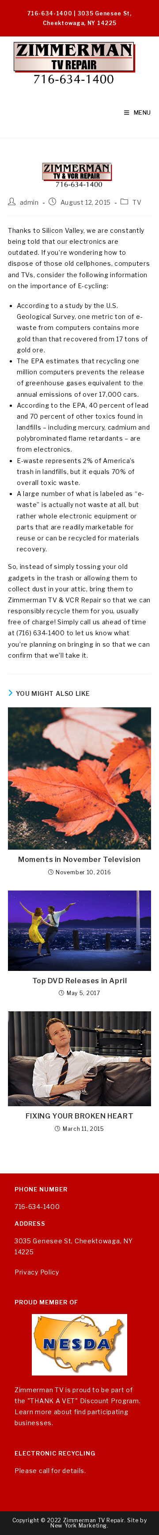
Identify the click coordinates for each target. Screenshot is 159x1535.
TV (136, 202)
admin (29, 202)
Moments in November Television (79, 859)
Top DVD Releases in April (79, 981)
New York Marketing (78, 1525)
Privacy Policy (37, 1272)
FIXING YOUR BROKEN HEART (79, 1116)
